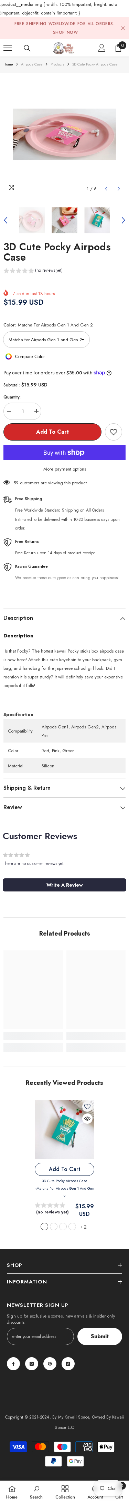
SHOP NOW (65, 32)
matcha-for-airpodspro (63, 1226)
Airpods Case (32, 64)
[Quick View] (87, 1118)
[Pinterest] (49, 1363)
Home (8, 64)
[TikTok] (68, 1363)
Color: (48, 325)
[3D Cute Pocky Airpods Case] (64, 1129)
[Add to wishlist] (113, 432)
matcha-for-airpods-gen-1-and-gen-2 (44, 1226)
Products (57, 64)
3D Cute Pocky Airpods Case (64, 1188)
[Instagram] (31, 1363)
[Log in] (102, 48)
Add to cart (50, 432)
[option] (64, 134)
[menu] (7, 48)
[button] (106, 189)
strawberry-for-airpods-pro (72, 1226)
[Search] (27, 48)
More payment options (64, 469)
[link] (33, 1036)
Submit (100, 1336)
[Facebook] (13, 1363)
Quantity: (12, 397)
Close (123, 28)
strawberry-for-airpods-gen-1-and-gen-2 (53, 1226)
